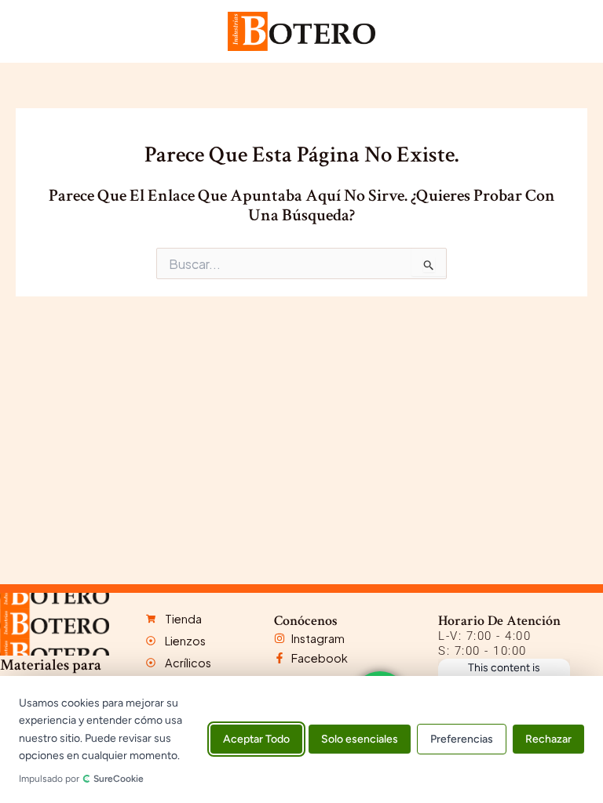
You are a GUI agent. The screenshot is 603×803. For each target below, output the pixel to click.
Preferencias (461, 740)
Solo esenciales (359, 740)
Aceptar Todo (256, 740)
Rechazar (548, 740)
